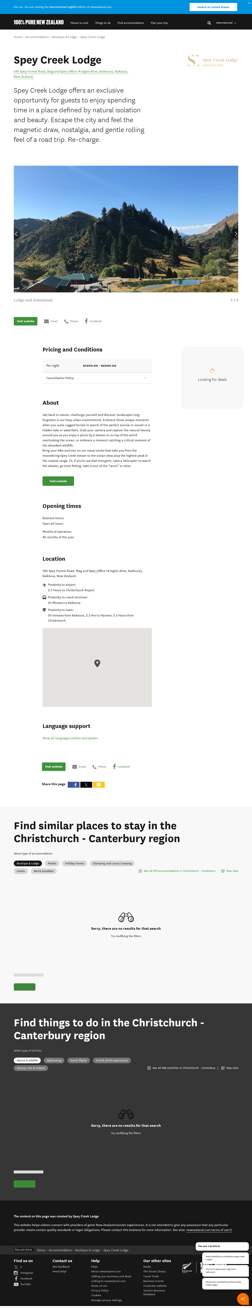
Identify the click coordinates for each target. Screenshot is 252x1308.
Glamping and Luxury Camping (112, 863)
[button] (79, 23)
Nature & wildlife (27, 1060)
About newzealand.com (106, 1271)
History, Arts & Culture (31, 1068)
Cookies (96, 1295)
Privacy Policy (99, 1290)
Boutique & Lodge (28, 863)
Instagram (26, 1273)
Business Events (153, 1281)
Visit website (25, 321)
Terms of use (99, 1286)
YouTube (25, 1284)
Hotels (21, 871)
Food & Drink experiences (112, 1060)
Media (147, 1266)
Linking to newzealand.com (108, 1281)
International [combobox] (224, 22)
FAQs (94, 1266)
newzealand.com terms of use (209, 1230)
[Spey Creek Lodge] (212, 60)
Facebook (25, 1278)
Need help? (60, 1271)
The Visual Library (154, 1271)
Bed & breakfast (44, 871)
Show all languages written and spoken (70, 738)
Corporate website (155, 1286)
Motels (52, 863)
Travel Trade (151, 1276)
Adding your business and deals (111, 1276)
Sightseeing (54, 1060)
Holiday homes (74, 863)
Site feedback (61, 1266)
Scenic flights (78, 1060)
